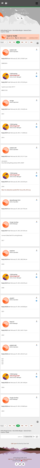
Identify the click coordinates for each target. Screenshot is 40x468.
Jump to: (20, 436)
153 (10, 42)
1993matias (13, 74)
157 (26, 42)
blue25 (12, 322)
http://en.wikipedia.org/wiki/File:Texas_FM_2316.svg (16, 190)
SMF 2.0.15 (11, 459)
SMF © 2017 (18, 459)
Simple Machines (27, 459)
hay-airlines (11, 38)
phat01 (12, 298)
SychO (25, 460)
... (7, 42)
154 (14, 42)
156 (22, 42)
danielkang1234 (15, 200)
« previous (32, 38)
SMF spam (14, 443)
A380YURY (13, 50)
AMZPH (12, 251)
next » (36, 38)
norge (12, 100)
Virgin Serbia (14, 222)
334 (31, 42)
